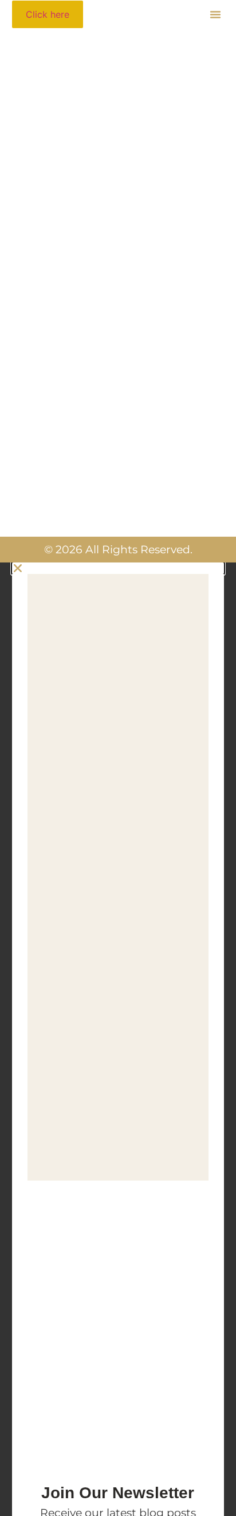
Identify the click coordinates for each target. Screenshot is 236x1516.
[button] (215, 14)
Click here (47, 14)
